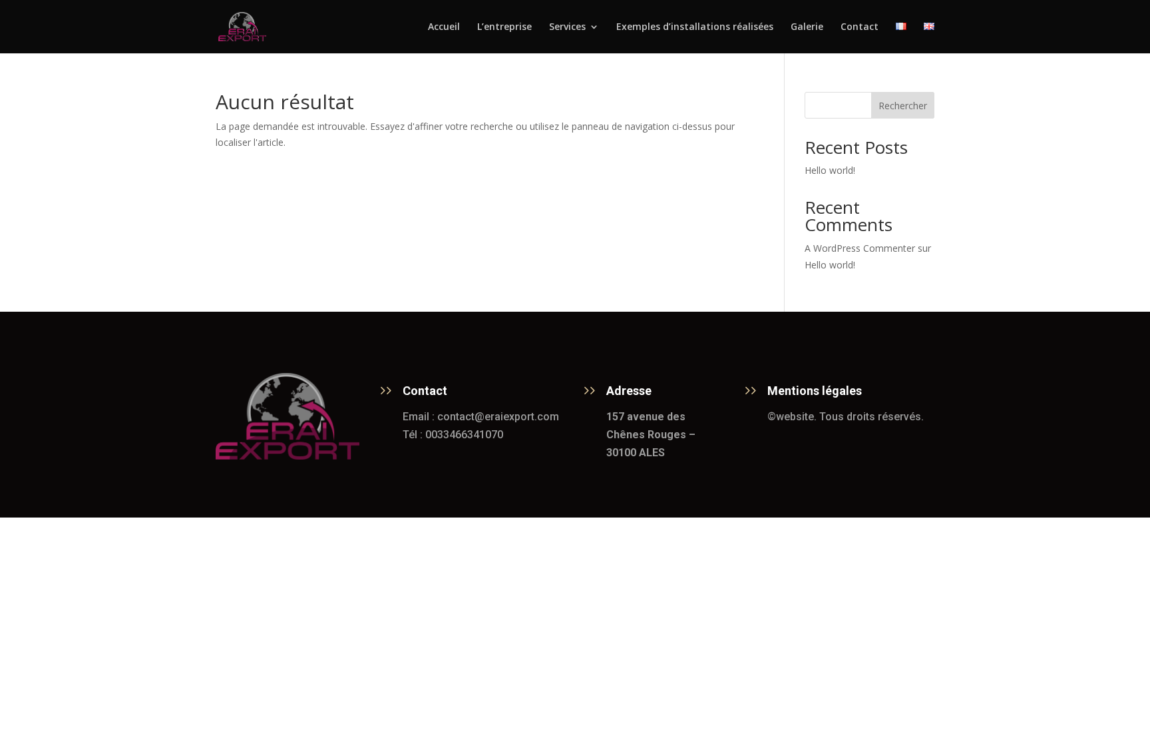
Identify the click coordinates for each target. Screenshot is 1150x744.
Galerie (807, 27)
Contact (859, 27)
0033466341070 (464, 434)
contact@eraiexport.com (498, 416)
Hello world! (830, 170)
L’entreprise (504, 27)
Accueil (444, 27)
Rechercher (902, 105)
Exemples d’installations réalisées (694, 27)
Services (567, 27)
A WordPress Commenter (860, 248)
